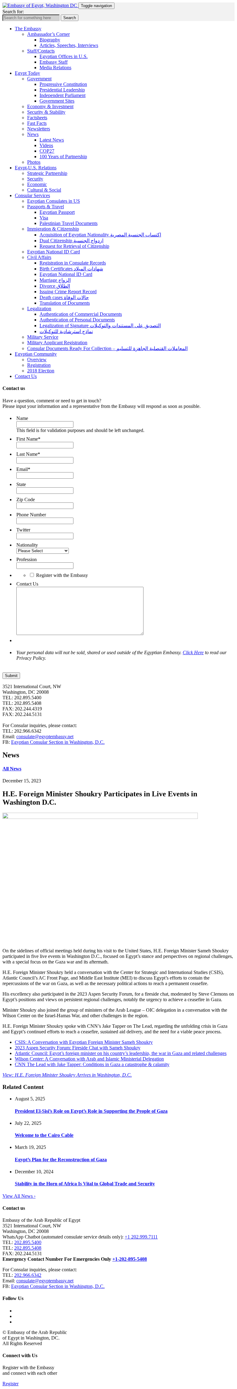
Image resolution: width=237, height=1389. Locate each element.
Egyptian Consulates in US (53, 201)
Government (39, 78)
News (33, 134)
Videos (46, 145)
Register (10, 1383)
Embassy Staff (54, 62)
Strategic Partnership (47, 173)
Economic (37, 184)
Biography (50, 39)
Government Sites (57, 101)
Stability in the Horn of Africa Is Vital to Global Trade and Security (85, 1183)
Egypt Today (27, 73)
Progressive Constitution (63, 84)
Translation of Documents (65, 303)
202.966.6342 (27, 1275)
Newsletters (38, 128)
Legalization (39, 308)
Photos (33, 162)
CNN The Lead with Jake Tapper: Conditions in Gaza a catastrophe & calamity (92, 1064)
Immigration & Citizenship (53, 228)
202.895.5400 (27, 1242)
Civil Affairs (39, 257)
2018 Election (40, 370)
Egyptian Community (36, 354)
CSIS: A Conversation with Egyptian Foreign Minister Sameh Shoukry (84, 1042)
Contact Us (26, 376)
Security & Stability (46, 112)
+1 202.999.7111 (141, 1236)
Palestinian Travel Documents (69, 223)
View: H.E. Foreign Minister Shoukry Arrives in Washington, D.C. (67, 1075)
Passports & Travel (45, 206)
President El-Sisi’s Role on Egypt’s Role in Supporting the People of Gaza (91, 1111)
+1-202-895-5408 (129, 1259)
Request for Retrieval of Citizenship (74, 246)
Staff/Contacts (41, 50)
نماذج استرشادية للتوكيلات (66, 331)
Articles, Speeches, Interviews (69, 45)
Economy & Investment (50, 106)
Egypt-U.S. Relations (35, 167)
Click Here (193, 652)
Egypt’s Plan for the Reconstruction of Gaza (61, 1159)
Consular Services (32, 195)
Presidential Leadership (62, 89)
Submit (11, 675)
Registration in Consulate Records (73, 262)
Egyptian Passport (57, 212)
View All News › (18, 1196)
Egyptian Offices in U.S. (64, 56)
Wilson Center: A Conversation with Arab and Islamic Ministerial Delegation (89, 1058)
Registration (39, 365)
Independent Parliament (62, 95)
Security (35, 178)
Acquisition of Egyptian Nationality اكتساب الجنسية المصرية (100, 234)
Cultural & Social (44, 190)
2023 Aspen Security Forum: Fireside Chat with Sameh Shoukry (77, 1047)
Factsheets (37, 117)
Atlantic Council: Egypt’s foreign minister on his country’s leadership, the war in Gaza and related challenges (121, 1053)
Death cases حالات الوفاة (64, 297)
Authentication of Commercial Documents (81, 314)
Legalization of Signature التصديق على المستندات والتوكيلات (100, 325)
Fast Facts (37, 123)
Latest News (52, 139)
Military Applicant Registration (57, 342)
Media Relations (55, 67)
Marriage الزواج (55, 280)
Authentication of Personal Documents (77, 319)
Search (69, 17)
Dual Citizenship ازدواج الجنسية (71, 240)
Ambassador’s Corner (48, 34)
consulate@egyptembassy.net (44, 736)
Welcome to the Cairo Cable (44, 1135)
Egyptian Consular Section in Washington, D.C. (58, 742)
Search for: (13, 11)
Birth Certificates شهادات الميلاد (71, 268)
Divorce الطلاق (55, 286)
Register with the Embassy (62, 575)
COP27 (47, 151)
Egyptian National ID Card (53, 251)
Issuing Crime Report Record (68, 291)
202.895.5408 (27, 1248)
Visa (44, 217)
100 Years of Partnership (63, 156)
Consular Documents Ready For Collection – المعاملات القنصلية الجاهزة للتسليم (107, 348)
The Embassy (28, 28)
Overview (37, 359)
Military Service (42, 337)
